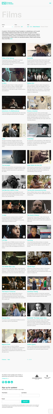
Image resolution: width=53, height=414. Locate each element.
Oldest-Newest (36, 26)
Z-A (31, 26)
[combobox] (7, 27)
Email (3, 398)
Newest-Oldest (44, 26)
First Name (4, 392)
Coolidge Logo (37, 376)
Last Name (24, 392)
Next (9, 359)
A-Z (28, 26)
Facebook (9, 382)
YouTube (12, 382)
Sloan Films (17, 26)
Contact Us (4, 378)
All (21, 26)
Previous (4, 359)
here (11, 38)
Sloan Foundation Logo (47, 376)
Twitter (6, 382)
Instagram (3, 382)
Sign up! (25, 401)
